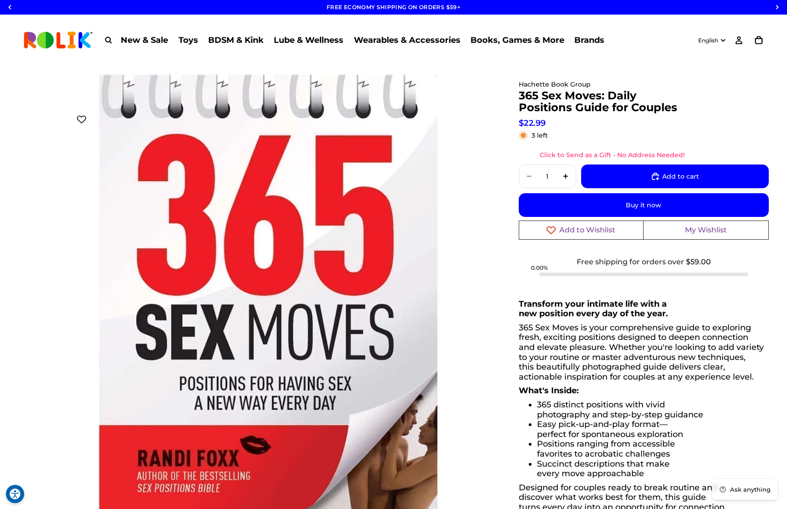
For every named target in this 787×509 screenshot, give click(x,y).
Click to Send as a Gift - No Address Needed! (612, 155)
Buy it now (643, 205)
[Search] (108, 40)
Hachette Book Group (555, 84)
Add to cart (680, 176)
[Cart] (759, 40)
